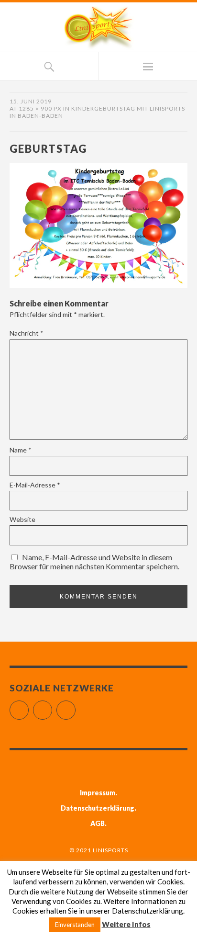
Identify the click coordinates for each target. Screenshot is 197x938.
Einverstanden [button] (75, 924)
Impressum (97, 793)
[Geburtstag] (98, 284)
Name (21, 450)
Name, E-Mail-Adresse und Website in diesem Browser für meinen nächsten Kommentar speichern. (94, 562)
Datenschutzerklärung (97, 808)
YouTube (75, 706)
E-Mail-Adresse (35, 485)
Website (22, 519)
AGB (97, 823)
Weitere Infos (126, 924)
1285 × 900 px (40, 108)
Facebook (28, 706)
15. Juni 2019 (31, 101)
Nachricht (27, 333)
